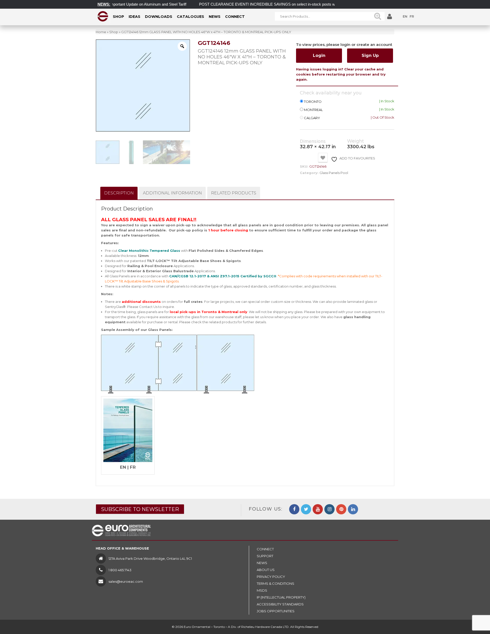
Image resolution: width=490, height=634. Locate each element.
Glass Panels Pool (334, 173)
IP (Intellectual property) (281, 597)
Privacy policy (271, 577)
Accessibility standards (280, 604)
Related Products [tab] (233, 193)
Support (265, 556)
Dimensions (313, 141)
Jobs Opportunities (276, 611)
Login (319, 55)
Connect (265, 549)
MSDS (262, 590)
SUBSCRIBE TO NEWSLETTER (140, 509)
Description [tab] (119, 193)
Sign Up (370, 55)
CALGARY (312, 118)
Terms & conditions (275, 583)
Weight (355, 141)
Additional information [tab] (172, 193)
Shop (113, 32)
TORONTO (313, 102)
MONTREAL (313, 110)
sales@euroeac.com (125, 581)
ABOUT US (266, 570)
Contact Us (148, 307)
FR (412, 16)
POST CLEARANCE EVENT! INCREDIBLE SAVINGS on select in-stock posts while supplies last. (270, 4)
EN (405, 16)
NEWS (262, 563)
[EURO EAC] (103, 16)
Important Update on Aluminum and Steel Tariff (136, 4)
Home (101, 32)
